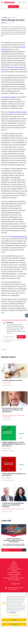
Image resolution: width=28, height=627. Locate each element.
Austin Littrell (7, 382)
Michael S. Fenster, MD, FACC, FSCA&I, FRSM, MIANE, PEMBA (14, 416)
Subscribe (20, 336)
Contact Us (14, 565)
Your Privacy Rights (14, 579)
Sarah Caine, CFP (20, 509)
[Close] (26, 594)
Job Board (14, 571)
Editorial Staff (14, 567)
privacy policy (8, 341)
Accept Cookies (14, 624)
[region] (14, 609)
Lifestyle (4, 349)
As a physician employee (8, 97)
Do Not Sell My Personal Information (14, 578)
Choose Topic (12, 6)
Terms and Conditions (14, 572)
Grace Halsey (7, 448)
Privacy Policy (14, 576)
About (14, 562)
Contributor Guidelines (14, 574)
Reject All (14, 620)
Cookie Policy (13, 612)
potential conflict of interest (18, 112)
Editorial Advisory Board (14, 569)
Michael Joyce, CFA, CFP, (10, 509)
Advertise (14, 563)
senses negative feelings (19, 236)
